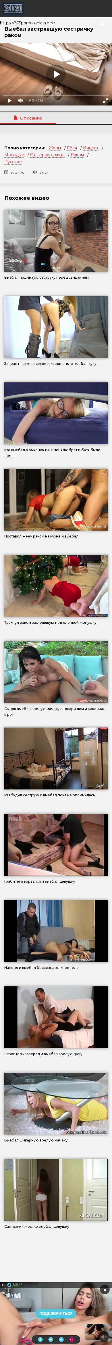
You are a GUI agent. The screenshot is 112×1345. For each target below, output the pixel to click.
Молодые (14, 154)
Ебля (72, 147)
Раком (77, 154)
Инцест (91, 147)
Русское (13, 161)
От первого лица (47, 154)
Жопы (55, 147)
